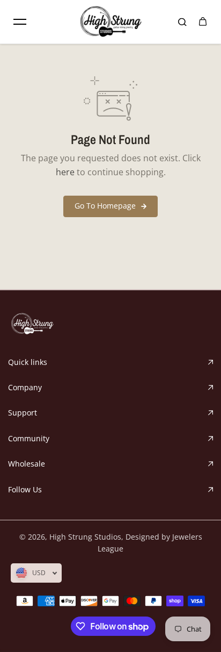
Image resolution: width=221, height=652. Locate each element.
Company (25, 387)
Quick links (27, 362)
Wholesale (26, 463)
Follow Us (25, 489)
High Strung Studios (85, 537)
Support (22, 412)
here (65, 172)
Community (28, 438)
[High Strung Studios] (110, 22)
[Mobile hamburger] (20, 22)
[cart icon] (203, 22)
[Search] (182, 22)
